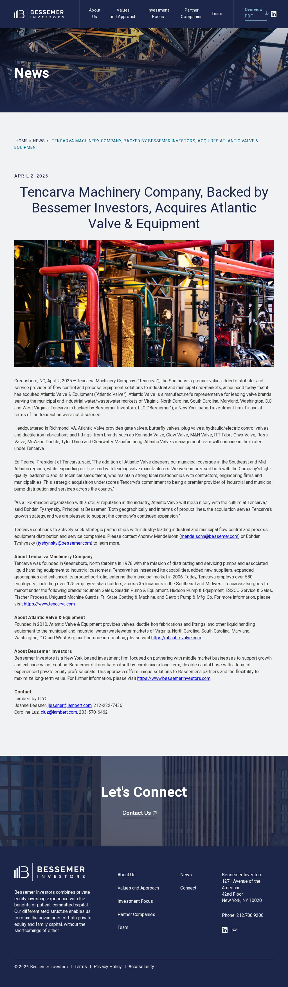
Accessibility (141, 966)
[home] (36, 14)
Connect (188, 888)
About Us (94, 13)
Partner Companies (191, 13)
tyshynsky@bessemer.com (64, 543)
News (186, 874)
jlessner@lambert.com (70, 705)
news (39, 141)
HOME (22, 141)
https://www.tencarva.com (49, 604)
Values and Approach (123, 13)
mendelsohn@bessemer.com (209, 536)
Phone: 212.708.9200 (243, 915)
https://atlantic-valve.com (176, 637)
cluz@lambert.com (59, 712)
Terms (81, 966)
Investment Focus (158, 13)
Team (217, 13)
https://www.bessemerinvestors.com (173, 678)
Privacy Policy (108, 966)
